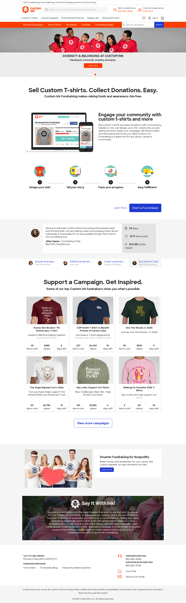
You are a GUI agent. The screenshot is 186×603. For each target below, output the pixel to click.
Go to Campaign (46, 322)
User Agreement (141, 589)
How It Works (54, 24)
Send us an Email (135, 576)
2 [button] (95, 74)
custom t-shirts (58, 589)
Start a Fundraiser (145, 208)
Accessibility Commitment (118, 589)
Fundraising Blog (49, 567)
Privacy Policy (73, 589)
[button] (153, 11)
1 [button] (91, 74)
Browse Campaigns (33, 24)
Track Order (29, 567)
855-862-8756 (133, 565)
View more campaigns (93, 423)
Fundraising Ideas (104, 24)
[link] (31, 9)
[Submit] (46, 9)
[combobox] (76, 10)
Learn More (93, 66)
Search (159, 24)
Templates (71, 24)
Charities (86, 24)
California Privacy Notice (93, 589)
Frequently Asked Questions (76, 567)
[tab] (42, 263)
